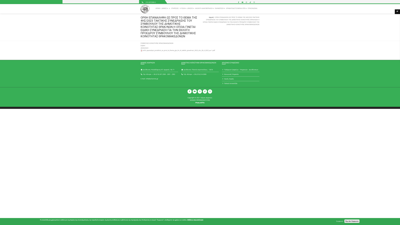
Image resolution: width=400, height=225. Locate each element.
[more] (397, 11)
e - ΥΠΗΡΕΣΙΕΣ (174, 8)
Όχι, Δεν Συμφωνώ (352, 221)
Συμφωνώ (339, 221)
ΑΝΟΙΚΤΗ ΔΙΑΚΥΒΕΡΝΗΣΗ (204, 8)
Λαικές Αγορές (229, 79)
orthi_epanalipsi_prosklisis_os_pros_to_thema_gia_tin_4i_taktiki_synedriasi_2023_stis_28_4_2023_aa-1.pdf (179, 50)
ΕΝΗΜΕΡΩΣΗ (219, 8)
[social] (239, 2)
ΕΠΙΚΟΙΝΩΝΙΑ (252, 8)
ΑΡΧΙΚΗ (158, 8)
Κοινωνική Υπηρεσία (231, 74)
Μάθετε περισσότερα (195, 220)
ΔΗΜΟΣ (164, 8)
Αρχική (211, 17)
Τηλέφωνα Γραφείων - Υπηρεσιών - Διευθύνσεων (241, 70)
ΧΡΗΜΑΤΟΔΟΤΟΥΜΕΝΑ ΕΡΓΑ (236, 8)
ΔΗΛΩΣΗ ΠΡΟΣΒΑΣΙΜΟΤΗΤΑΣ (200, 100)
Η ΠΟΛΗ (183, 8)
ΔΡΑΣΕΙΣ (190, 8)
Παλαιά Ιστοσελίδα (230, 83)
